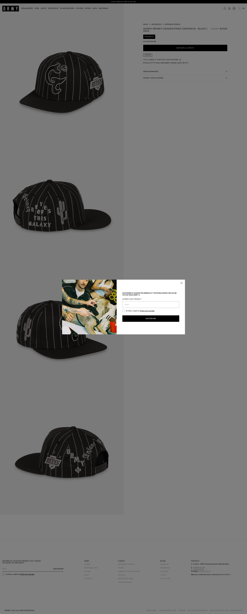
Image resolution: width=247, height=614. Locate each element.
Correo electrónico (132, 299)
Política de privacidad (147, 311)
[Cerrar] (181, 283)
